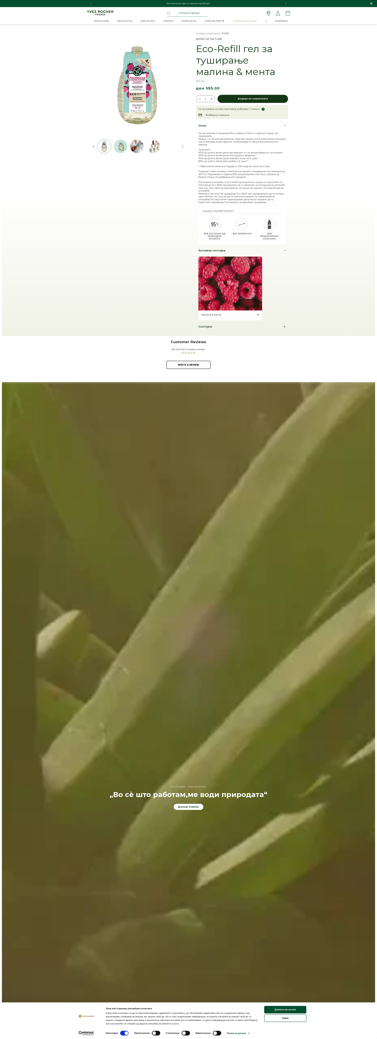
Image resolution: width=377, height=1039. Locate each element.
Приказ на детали (236, 1033)
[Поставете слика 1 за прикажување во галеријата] (104, 146)
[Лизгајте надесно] (181, 146)
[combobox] (187, 13)
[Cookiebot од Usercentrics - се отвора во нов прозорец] (86, 1033)
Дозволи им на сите (285, 1009)
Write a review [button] (188, 364)
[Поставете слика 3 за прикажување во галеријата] (137, 146)
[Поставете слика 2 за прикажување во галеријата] (121, 146)
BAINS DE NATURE (209, 39)
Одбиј (285, 1018)
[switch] (156, 1033)
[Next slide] (286, 3)
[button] (101, 22)
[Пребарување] (168, 13)
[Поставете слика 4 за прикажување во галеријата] (153, 146)
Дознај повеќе (188, 806)
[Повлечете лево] (92, 146)
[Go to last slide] (90, 3)
